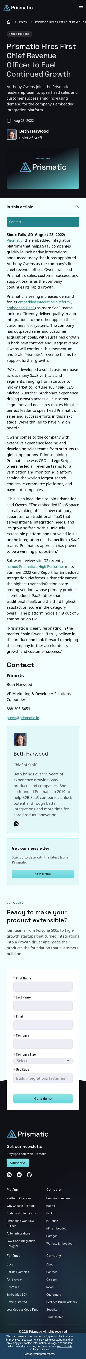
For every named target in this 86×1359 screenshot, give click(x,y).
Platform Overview (19, 1198)
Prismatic (15, 240)
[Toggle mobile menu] (81, 7)
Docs (10, 1264)
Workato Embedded (59, 1243)
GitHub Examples (18, 1272)
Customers (53, 1294)
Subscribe (43, 874)
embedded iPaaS (21, 308)
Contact (15, 221)
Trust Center (54, 1317)
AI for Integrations (18, 1233)
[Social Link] (16, 823)
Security (51, 1310)
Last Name (22, 997)
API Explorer (15, 1279)
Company (21, 1035)
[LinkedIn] (9, 1174)
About (50, 1264)
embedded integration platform (44, 302)
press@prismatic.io (23, 718)
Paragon (52, 1236)
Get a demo (43, 1099)
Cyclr (49, 1213)
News (50, 1287)
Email (18, 1016)
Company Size (24, 1054)
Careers (51, 1279)
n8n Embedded (56, 1228)
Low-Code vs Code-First (22, 1310)
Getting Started (17, 1302)
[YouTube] (19, 1174)
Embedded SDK (17, 1294)
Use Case (21, 1069)
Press (23, 22)
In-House (52, 1221)
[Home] (9, 22)
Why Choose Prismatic (21, 1206)
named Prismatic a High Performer (35, 566)
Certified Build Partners (61, 1302)
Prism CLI (13, 1287)
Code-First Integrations (22, 1213)
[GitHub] (29, 1174)
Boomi (50, 1206)
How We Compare (58, 1198)
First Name (22, 978)
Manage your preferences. (39, 1354)
